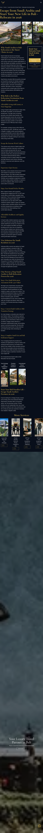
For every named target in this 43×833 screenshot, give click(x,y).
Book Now (21, 748)
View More (3, 445)
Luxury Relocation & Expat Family (14, 7)
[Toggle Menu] (41, 2)
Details (4, 384)
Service (5, 7)
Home (1, 7)
